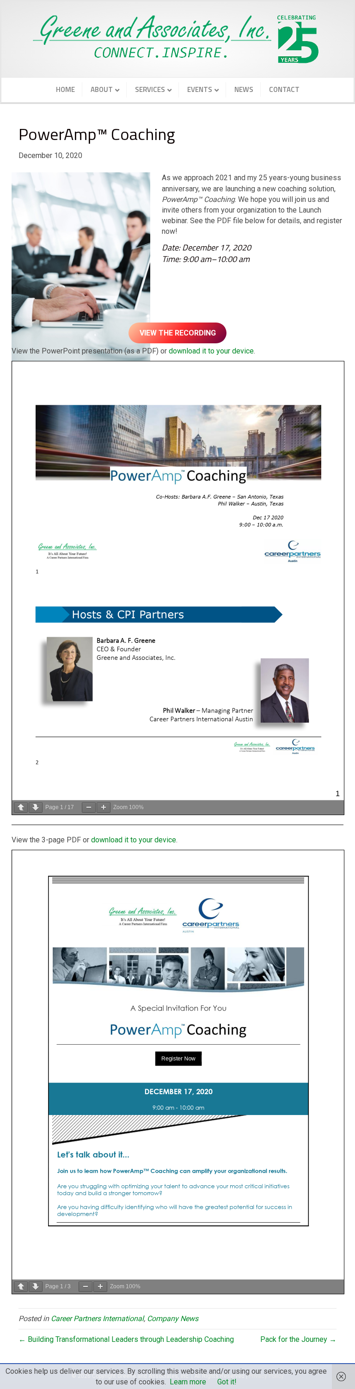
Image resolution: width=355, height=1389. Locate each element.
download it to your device (211, 351)
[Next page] (36, 807)
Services (150, 89)
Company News (172, 1318)
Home (65, 89)
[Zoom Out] (89, 807)
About (102, 89)
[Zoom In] (103, 807)
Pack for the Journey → (298, 1339)
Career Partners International (97, 1318)
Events (199, 89)
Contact (284, 89)
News (243, 89)
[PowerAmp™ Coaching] (81, 270)
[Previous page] (21, 807)
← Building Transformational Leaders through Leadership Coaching (126, 1339)
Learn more (188, 1381)
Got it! (227, 1381)
